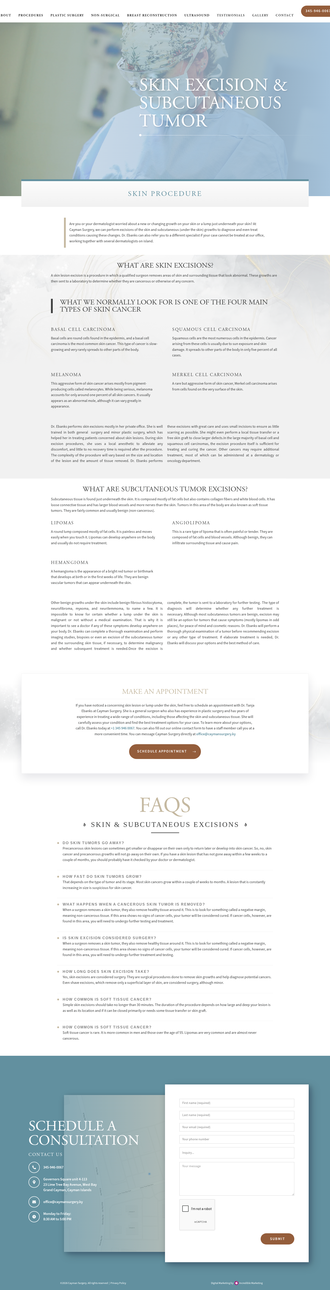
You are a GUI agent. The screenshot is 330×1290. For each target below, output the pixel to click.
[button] (31, 15)
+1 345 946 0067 (122, 728)
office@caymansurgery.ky (216, 734)
